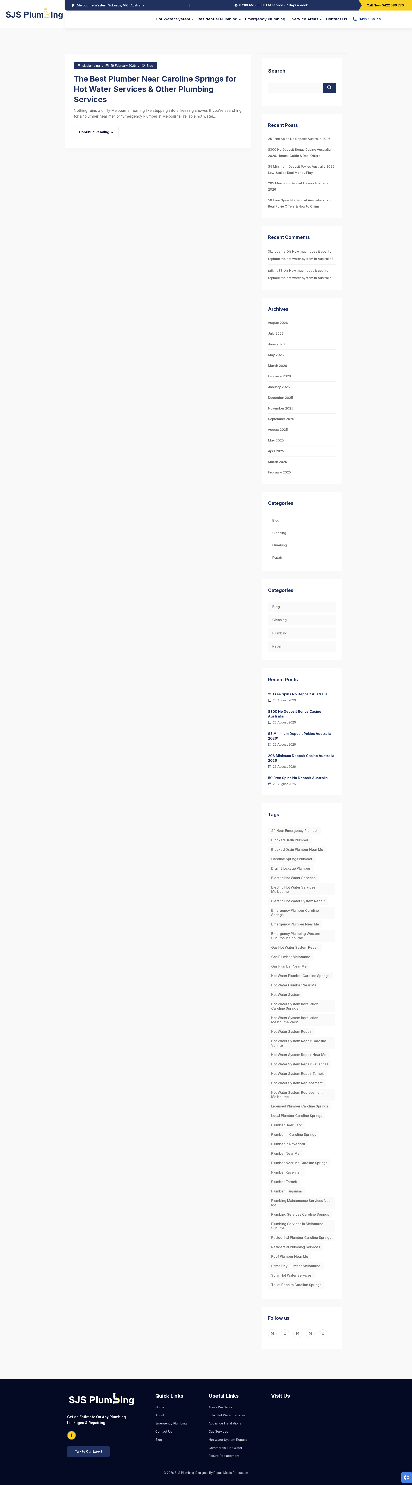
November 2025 (280, 408)
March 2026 (277, 366)
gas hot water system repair (295, 947)
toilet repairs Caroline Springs (296, 1285)
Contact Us (336, 19)
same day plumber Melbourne (295, 1266)
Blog (150, 66)
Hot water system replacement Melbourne (297, 1094)
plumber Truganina (286, 1191)
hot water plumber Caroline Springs (300, 976)
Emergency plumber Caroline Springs (295, 912)
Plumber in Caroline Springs (293, 1134)
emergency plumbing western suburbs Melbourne (295, 935)
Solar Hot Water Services (227, 1415)
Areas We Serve (220, 1407)
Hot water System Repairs (228, 1440)
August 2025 (278, 430)
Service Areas (305, 19)
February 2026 (279, 376)
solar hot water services (291, 1275)
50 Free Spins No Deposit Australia (298, 778)
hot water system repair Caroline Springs (298, 1043)
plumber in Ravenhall (288, 1144)
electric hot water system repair (298, 901)
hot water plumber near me (294, 985)
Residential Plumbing (218, 19)
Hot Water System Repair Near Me (298, 1055)
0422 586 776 (371, 19)
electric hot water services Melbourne (293, 889)
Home (159, 1407)
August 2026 (278, 323)
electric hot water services (293, 878)
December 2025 (280, 398)
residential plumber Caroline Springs (301, 1237)
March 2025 (277, 462)
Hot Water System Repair (291, 1031)
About (159, 1415)
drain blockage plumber (290, 868)
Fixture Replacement (224, 1456)
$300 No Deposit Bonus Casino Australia (294, 713)
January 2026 (279, 387)
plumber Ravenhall (286, 1172)
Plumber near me (285, 1153)
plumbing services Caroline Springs (300, 1214)
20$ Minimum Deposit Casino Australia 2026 (301, 758)
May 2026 (276, 355)
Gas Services (218, 1431)
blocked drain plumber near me (297, 849)
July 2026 (275, 333)
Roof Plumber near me (289, 1256)
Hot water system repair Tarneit (297, 1073)
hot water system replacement (297, 1083)
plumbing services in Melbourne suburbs (297, 1226)
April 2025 (276, 451)
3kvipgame (276, 251)
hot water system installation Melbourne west (294, 1020)
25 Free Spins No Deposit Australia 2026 (299, 139)
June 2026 (276, 344)
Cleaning (279, 533)
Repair (277, 557)
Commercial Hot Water (225, 1448)
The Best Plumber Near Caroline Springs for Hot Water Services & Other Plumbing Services (155, 89)
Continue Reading (94, 132)
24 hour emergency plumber (294, 830)
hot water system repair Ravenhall (299, 1064)
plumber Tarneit (284, 1182)
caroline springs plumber (291, 859)
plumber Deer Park (286, 1125)
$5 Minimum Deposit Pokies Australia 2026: (299, 735)
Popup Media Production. (231, 1473)
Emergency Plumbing (265, 19)
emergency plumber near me (295, 924)
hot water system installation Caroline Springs (294, 1006)
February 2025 (279, 472)
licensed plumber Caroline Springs (299, 1106)
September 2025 (281, 419)
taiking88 (275, 270)
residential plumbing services (295, 1247)
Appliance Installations (225, 1423)
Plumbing (279, 545)
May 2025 (276, 440)
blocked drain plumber (289, 840)
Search (276, 71)
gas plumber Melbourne (290, 957)
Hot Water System (173, 19)
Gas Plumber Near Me (289, 966)
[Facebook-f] (71, 1435)
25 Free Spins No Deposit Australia (297, 694)
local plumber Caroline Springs (296, 1115)
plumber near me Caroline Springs (299, 1163)
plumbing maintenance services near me (301, 1202)
